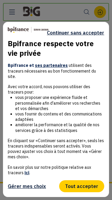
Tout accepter (81, 186)
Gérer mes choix (27, 186)
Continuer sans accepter (75, 33)
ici (26, 172)
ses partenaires (51, 65)
